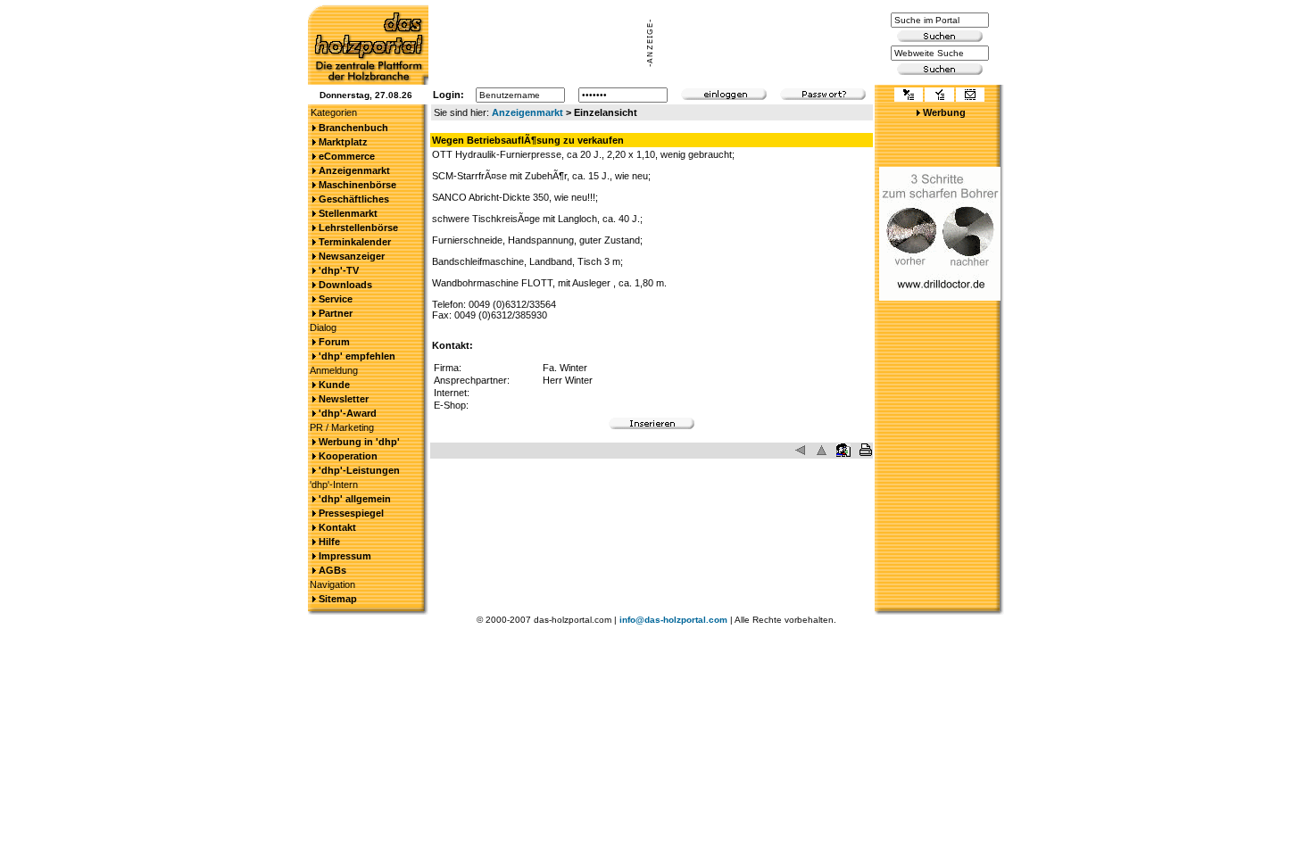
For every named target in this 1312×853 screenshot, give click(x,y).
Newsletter (344, 398)
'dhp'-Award (348, 413)
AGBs (332, 570)
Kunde (334, 384)
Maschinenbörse (357, 184)
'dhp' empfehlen (357, 356)
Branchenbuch (353, 127)
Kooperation (348, 456)
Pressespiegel (351, 513)
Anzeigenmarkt (527, 112)
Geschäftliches (354, 199)
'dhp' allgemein (355, 498)
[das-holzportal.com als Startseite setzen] (908, 96)
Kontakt (337, 527)
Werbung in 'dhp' (359, 441)
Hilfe (329, 541)
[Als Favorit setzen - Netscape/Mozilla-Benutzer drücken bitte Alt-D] (939, 96)
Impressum (345, 556)
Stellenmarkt (348, 213)
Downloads (345, 284)
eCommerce (347, 156)
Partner (336, 313)
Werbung (944, 112)
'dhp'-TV (339, 270)
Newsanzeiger (352, 256)
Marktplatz (343, 142)
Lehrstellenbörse (358, 227)
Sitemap (338, 598)
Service (336, 299)
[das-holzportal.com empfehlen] (970, 96)
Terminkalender (355, 241)
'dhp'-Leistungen (359, 470)
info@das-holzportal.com (673, 620)
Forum (334, 341)
